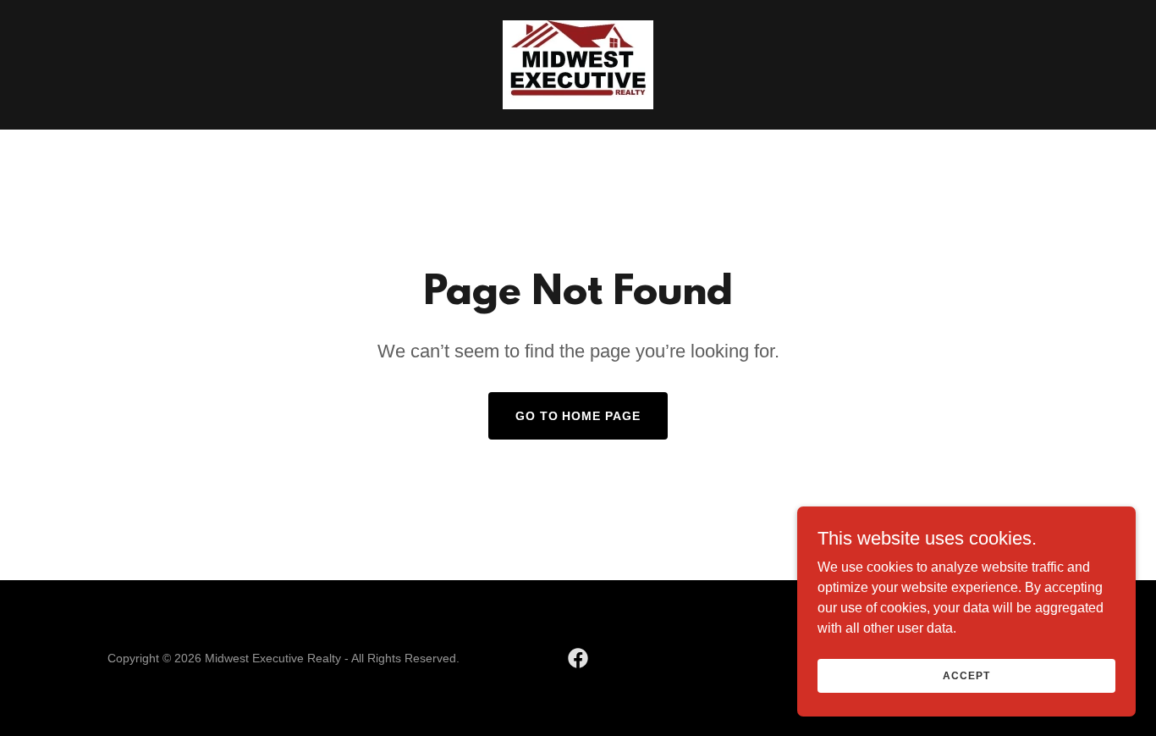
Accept (966, 675)
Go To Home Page (578, 416)
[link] (578, 64)
